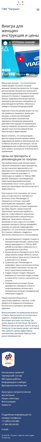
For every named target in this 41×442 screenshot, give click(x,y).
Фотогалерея (9, 401)
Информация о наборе (14, 382)
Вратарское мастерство (14, 385)
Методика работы (11, 378)
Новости (6, 404)
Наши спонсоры (10, 398)
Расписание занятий (13, 372)
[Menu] (38, 9)
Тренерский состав (12, 375)
